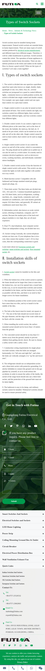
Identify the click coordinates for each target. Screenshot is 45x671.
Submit (14, 501)
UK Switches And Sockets (11, 580)
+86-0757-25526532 (13, 596)
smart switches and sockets (19, 249)
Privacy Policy (22, 662)
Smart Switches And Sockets (15, 514)
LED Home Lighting (11, 527)
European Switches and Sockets (13, 584)
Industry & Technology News (25, 31)
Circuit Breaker (9, 546)
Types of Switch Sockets (13, 33)
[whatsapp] (31, 668)
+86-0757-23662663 (13, 603)
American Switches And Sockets (13, 576)
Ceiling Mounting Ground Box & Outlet (20, 540)
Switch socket (9, 272)
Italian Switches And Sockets (12, 572)
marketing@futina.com (14, 611)
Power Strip (7, 533)
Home (4, 31)
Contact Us (7, 587)
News (11, 31)
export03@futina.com (14, 615)
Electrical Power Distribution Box (17, 553)
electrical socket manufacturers (29, 50)
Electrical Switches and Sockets (16, 520)
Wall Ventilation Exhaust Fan (15, 559)
